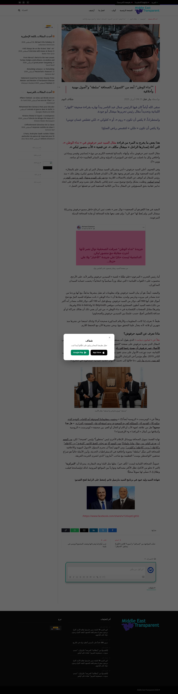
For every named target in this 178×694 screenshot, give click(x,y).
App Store (97, 352)
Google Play (78, 352)
